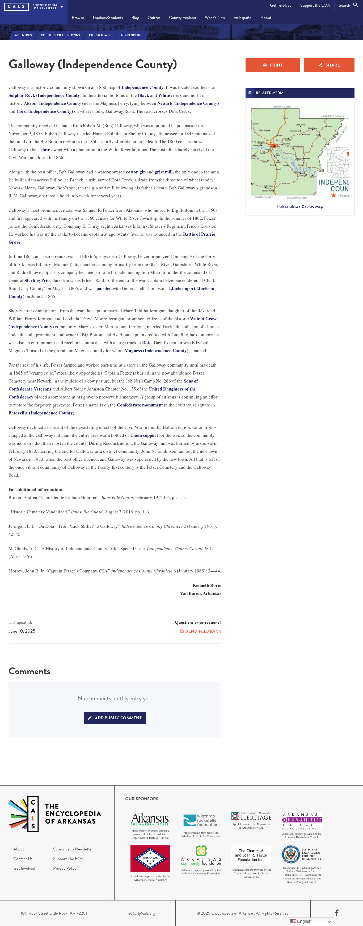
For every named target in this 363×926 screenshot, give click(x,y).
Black (143, 95)
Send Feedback (203, 631)
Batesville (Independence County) (41, 412)
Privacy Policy (64, 868)
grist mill (164, 171)
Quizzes (154, 17)
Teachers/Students (107, 17)
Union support (144, 435)
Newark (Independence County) (188, 103)
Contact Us (22, 859)
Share (333, 65)
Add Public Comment (118, 718)
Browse (78, 17)
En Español (243, 17)
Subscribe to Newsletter (73, 849)
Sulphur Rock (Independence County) (45, 95)
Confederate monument (140, 404)
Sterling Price (38, 280)
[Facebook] (336, 913)
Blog (135, 17)
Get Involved (281, 5)
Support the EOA (315, 5)
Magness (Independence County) (156, 350)
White (164, 95)
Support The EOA (68, 859)
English (303, 921)
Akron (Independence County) (53, 103)
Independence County (142, 87)
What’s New (215, 17)
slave (45, 149)
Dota (147, 342)
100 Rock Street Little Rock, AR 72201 (54, 913)
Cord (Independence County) (44, 111)
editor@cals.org (141, 913)
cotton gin (136, 171)
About (266, 17)
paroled (104, 288)
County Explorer (182, 17)
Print (276, 65)
